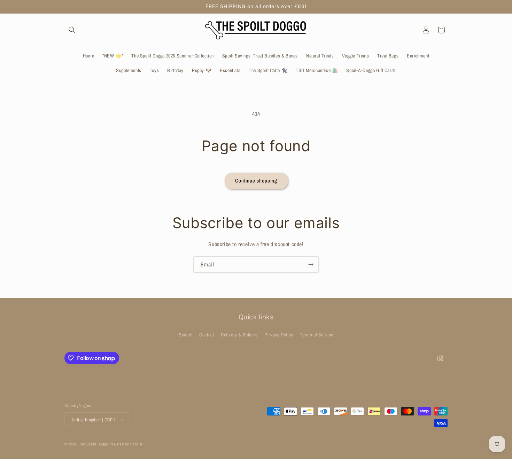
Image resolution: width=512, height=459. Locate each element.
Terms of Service (316, 334)
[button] (72, 30)
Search (186, 334)
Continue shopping (256, 180)
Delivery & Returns (239, 334)
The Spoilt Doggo (93, 444)
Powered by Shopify (126, 444)
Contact (206, 334)
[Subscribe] (310, 264)
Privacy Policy (278, 334)
